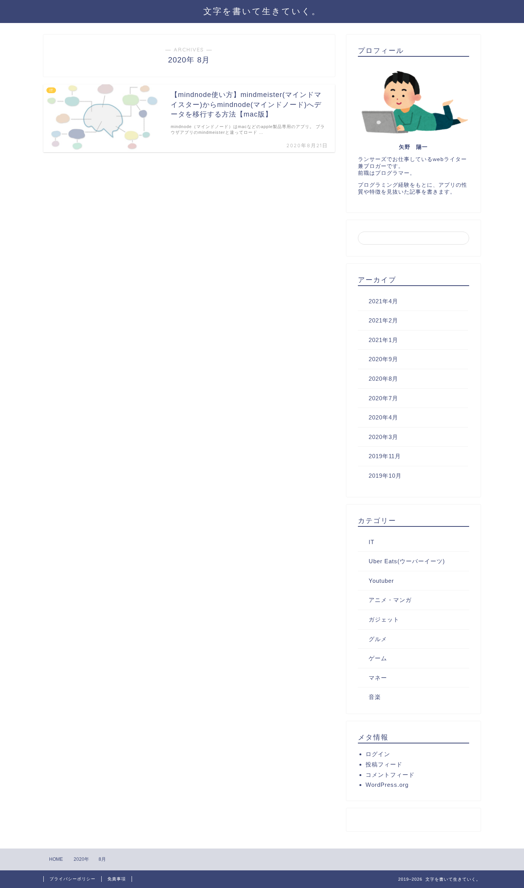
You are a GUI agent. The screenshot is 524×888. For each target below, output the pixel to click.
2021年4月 (383, 301)
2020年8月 (383, 378)
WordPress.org (387, 784)
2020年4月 (383, 417)
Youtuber (381, 580)
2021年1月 (383, 340)
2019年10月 (385, 475)
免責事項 (116, 878)
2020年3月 (383, 437)
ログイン (378, 754)
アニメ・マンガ (390, 600)
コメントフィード (390, 774)
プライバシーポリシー (72, 878)
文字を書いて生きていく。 (262, 11)
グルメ (378, 639)
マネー (378, 677)
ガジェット (384, 619)
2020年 (81, 859)
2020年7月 (383, 398)
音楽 (375, 697)
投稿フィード (384, 764)
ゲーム (378, 658)
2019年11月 (385, 456)
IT (371, 542)
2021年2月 (383, 320)
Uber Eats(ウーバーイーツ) (407, 561)
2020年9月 (383, 359)
